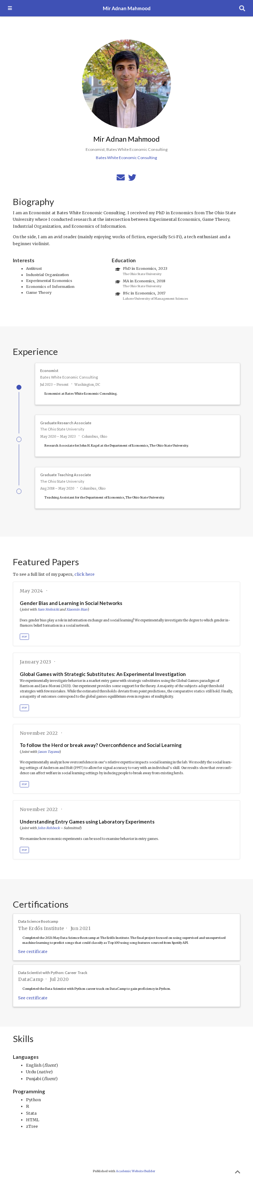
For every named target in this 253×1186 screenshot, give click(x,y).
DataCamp (30, 979)
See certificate (32, 951)
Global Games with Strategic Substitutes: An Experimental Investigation (103, 674)
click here (84, 574)
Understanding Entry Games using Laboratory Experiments (87, 822)
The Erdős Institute (41, 928)
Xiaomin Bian (77, 609)
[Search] (242, 8)
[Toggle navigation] (10, 8)
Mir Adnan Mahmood (127, 8)
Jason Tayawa (48, 752)
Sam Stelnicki (48, 609)
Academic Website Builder (135, 1171)
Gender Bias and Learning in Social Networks (71, 603)
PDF (24, 636)
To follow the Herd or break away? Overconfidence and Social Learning (101, 745)
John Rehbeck (49, 828)
